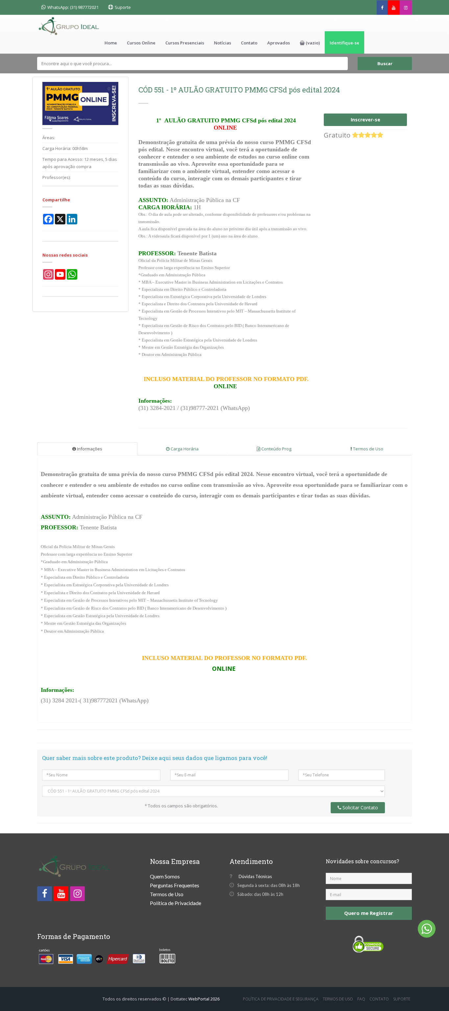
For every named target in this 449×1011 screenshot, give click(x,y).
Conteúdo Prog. (276, 449)
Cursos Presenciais (184, 43)
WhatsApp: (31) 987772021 (73, 7)
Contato (249, 43)
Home (111, 43)
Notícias (222, 43)
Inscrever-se (365, 119)
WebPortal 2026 (204, 999)
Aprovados (278, 43)
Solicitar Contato (359, 807)
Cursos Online (141, 43)
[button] (310, 42)
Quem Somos (165, 876)
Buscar (384, 63)
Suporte (123, 7)
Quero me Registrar (368, 913)
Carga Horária (184, 449)
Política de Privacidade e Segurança (281, 999)
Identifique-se (344, 43)
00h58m (80, 148)
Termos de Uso (367, 449)
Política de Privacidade (175, 903)
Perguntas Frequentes (174, 885)
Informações (89, 449)
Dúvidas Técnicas (254, 876)
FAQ (361, 999)
